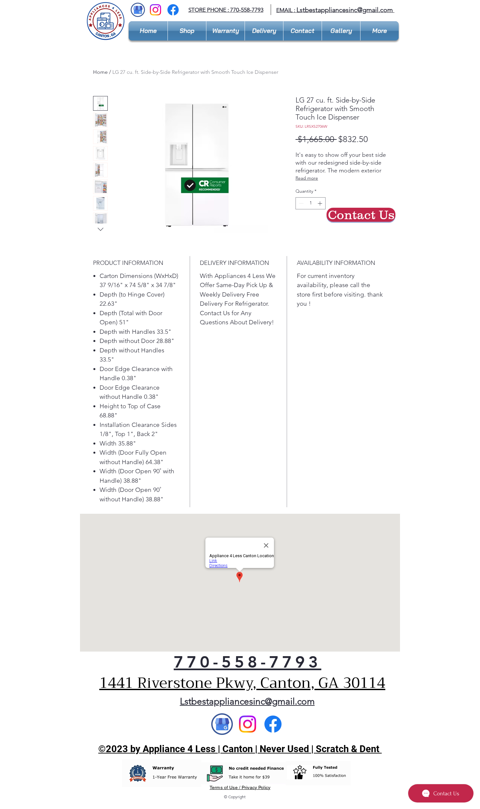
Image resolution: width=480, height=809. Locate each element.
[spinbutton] (310, 203)
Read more (307, 178)
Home (100, 72)
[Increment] (320, 203)
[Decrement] (300, 203)
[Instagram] (155, 9)
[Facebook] (173, 9)
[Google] (222, 724)
